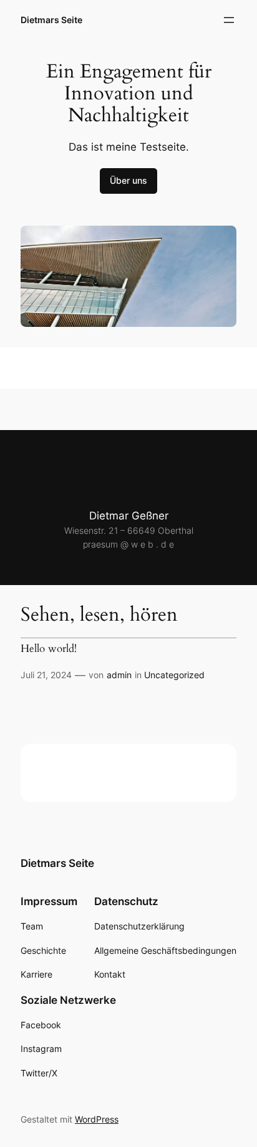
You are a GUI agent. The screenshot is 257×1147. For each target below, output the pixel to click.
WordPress (97, 1119)
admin (119, 674)
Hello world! (49, 648)
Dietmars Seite (51, 19)
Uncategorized (174, 674)
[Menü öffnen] (228, 20)
